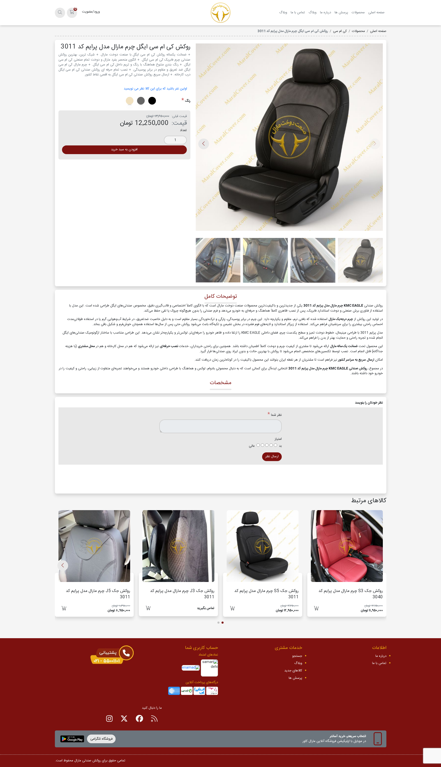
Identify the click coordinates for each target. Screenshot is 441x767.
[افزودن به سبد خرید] (316, 608)
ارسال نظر (272, 456)
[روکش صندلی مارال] (220, 13)
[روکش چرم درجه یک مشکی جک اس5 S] (263, 546)
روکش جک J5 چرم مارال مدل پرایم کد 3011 (98, 594)
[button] (72, 13)
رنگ (187, 101)
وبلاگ (312, 12)
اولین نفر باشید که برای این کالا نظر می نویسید (155, 88)
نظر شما (276, 415)
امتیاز (278, 439)
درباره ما (325, 12)
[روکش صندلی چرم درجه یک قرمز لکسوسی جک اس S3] (347, 546)
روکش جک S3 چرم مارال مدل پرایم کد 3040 (350, 594)
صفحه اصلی (376, 12)
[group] (289, 138)
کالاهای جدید (293, 670)
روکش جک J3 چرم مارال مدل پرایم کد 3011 (182, 594)
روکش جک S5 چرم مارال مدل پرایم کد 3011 (266, 594)
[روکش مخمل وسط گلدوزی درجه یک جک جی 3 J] (178, 546)
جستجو (297, 656)
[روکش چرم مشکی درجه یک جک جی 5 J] (94, 546)
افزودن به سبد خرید (124, 149)
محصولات (358, 12)
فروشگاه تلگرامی (101, 739)
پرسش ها (341, 12)
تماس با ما (298, 12)
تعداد (183, 130)
